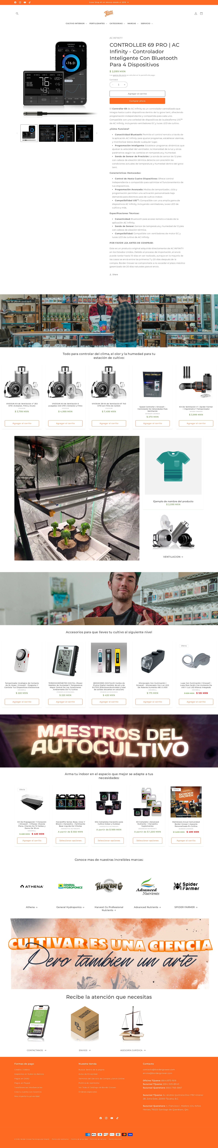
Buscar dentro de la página (91, 1069)
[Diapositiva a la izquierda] (17, 133)
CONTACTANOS (35, 1050)
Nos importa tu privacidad (26, 1096)
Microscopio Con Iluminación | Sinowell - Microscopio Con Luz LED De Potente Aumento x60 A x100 (152, 685)
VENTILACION (172, 556)
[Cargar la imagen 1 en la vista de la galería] (29, 133)
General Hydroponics (69, 907)
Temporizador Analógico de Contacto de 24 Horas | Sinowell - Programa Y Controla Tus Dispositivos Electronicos (21, 685)
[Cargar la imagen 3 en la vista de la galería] (66, 133)
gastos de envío (119, 75)
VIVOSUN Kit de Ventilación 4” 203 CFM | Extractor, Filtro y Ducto (22, 405)
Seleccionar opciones (70, 840)
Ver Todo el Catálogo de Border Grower (97, 1087)
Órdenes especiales (88, 1092)
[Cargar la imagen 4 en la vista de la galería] (84, 133)
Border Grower (26, 1139)
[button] (17, 13)
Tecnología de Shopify (40, 1139)
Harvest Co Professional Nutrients (109, 908)
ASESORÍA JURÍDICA (131, 1050)
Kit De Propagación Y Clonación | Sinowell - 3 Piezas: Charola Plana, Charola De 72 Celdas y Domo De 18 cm (31, 825)
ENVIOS (83, 1050)
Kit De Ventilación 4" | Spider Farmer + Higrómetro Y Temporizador (196, 408)
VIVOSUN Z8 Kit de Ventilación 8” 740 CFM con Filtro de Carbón (109, 405)
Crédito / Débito (22, 1069)
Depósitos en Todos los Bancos (29, 1074)
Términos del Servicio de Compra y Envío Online (102, 1078)
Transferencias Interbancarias (28, 1087)
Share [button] (115, 274)
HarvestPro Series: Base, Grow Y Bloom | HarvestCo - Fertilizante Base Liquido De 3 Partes (70, 824)
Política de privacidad (79, 1139)
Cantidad (114, 80)
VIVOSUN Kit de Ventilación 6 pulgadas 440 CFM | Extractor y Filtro (65, 405)
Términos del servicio (98, 1139)
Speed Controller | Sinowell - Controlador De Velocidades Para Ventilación (153, 409)
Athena (30, 907)
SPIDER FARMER (184, 907)
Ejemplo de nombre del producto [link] (173, 501)
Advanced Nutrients (146, 907)
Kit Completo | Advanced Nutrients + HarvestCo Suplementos (147, 824)
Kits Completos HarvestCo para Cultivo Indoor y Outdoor (109, 823)
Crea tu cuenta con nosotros (28, 1092)
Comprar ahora (137, 101)
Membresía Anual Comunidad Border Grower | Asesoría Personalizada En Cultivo (186, 824)
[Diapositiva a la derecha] (97, 133)
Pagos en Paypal (22, 1083)
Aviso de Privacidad (88, 1074)
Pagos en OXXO (21, 1078)
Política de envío (115, 1139)
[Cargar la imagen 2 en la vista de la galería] (47, 133)
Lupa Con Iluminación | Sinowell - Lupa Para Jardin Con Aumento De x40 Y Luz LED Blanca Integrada (196, 685)
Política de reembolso (89, 1083)
